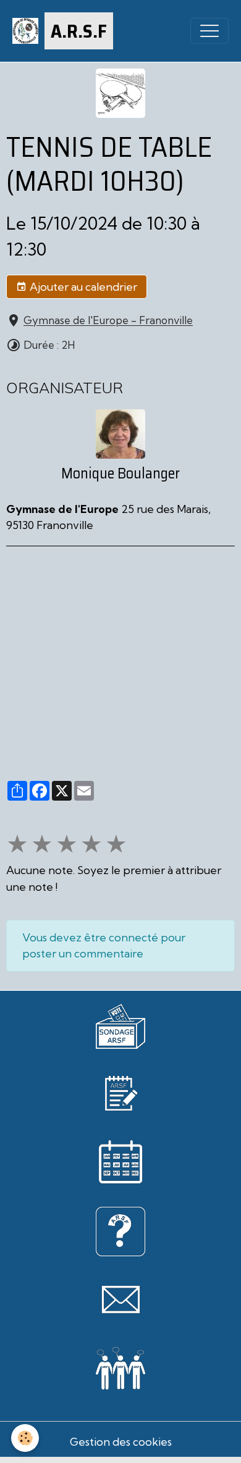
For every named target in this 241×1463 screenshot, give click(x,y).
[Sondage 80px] (120, 1025)
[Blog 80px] (120, 1092)
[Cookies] (25, 1438)
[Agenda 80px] (120, 1161)
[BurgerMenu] (209, 31)
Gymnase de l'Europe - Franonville (108, 320)
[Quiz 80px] (120, 1230)
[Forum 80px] (120, 1366)
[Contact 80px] (120, 1299)
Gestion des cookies (121, 1441)
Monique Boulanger (120, 473)
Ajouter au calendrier (82, 286)
